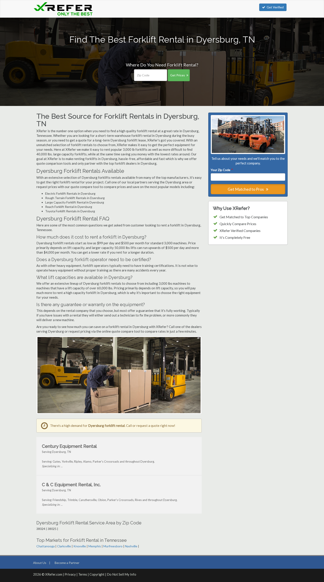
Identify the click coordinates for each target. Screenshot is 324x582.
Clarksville (64, 546)
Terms (82, 574)
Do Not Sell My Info (121, 574)
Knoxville (79, 546)
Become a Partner (67, 563)
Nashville (131, 546)
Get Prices (177, 75)
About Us (39, 563)
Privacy (70, 574)
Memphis (94, 546)
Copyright (96, 574)
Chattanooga (45, 546)
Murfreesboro (113, 546)
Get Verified (275, 7)
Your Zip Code (221, 170)
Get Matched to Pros (246, 189)
